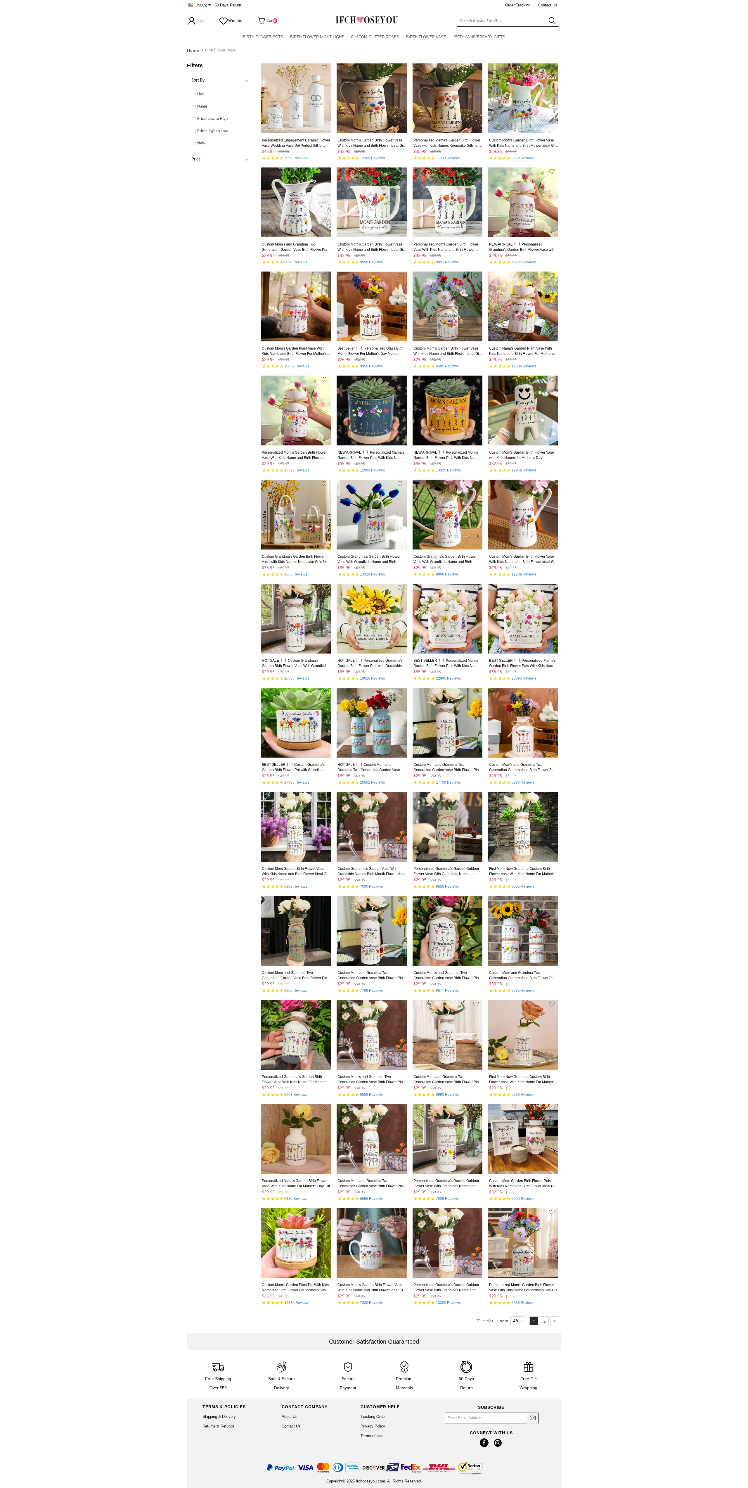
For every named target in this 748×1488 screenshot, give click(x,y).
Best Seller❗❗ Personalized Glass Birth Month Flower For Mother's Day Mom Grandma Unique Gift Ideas (370, 351)
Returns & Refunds (218, 1426)
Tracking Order (373, 1416)
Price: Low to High (212, 119)
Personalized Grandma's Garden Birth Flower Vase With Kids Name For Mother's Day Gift (295, 1080)
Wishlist (236, 20)
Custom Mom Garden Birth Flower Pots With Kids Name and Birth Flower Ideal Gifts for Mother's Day (523, 1184)
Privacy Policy (373, 1426)
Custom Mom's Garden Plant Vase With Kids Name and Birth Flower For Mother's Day (294, 351)
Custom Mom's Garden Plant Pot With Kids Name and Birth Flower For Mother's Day (295, 1287)
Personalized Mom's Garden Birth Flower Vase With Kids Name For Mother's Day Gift (523, 1287)
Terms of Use (372, 1436)
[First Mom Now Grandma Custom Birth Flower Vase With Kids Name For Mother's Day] (523, 827)
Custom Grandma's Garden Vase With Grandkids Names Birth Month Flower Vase (371, 871)
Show (502, 1320)
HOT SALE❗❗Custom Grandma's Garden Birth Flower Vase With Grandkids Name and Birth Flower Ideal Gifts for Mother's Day (295, 663)
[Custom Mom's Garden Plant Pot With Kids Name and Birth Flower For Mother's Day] (296, 1244)
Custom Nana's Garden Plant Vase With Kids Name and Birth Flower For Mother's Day (521, 351)
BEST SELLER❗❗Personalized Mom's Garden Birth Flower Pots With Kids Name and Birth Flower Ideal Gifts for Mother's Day (446, 663)
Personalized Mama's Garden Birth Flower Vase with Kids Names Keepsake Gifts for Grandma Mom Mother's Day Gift (446, 143)
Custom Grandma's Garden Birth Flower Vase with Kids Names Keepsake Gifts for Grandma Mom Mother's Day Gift (294, 559)
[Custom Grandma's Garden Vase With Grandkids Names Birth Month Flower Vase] (371, 827)
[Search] (554, 20)
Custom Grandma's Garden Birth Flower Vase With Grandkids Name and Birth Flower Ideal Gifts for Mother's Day (369, 559)
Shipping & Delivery (219, 1416)
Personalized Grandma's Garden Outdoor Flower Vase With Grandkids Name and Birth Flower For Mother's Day (446, 872)
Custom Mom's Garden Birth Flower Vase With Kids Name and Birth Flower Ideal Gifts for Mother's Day (371, 143)
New (201, 143)
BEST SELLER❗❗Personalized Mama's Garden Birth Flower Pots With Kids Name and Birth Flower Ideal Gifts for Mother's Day (522, 663)
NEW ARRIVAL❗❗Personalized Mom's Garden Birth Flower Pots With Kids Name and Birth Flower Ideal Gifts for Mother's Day (446, 455)
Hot (200, 94)
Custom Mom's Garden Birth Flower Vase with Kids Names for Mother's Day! (521, 455)
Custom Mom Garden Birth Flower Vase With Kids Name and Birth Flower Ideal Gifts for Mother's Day (296, 872)
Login (200, 20)
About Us (289, 1416)
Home (193, 50)
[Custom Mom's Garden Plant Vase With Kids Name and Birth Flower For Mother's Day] (296, 307)
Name (202, 106)
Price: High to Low (212, 131)
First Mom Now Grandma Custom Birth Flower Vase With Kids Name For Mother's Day (522, 872)
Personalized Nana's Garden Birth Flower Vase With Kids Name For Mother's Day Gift (296, 1183)
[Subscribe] (533, 1418)
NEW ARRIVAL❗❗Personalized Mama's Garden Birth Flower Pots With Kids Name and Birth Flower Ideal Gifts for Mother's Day (370, 455)
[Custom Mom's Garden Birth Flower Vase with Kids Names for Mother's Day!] (523, 411)
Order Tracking (517, 5)
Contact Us (547, 5)
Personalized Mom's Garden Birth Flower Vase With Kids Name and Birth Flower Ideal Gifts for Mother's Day (445, 247)
